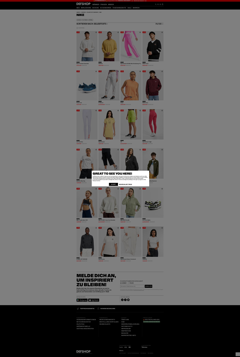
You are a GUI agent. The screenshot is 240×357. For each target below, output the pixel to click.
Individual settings (125, 184)
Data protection (96, 180)
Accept (113, 184)
